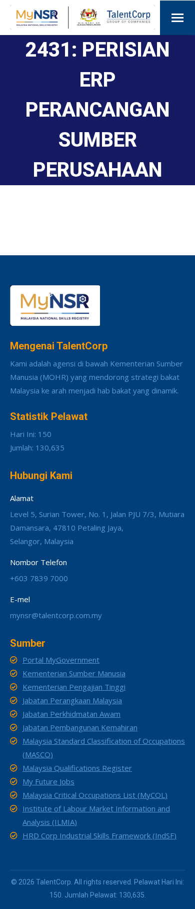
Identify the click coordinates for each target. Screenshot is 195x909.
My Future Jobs (48, 781)
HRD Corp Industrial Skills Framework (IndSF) (99, 835)
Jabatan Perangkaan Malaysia (72, 700)
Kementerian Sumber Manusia (74, 673)
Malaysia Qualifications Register (77, 768)
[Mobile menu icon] (177, 18)
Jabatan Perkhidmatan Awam (71, 714)
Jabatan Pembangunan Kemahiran (80, 727)
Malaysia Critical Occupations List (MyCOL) (95, 795)
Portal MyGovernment (61, 660)
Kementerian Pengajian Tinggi (74, 687)
